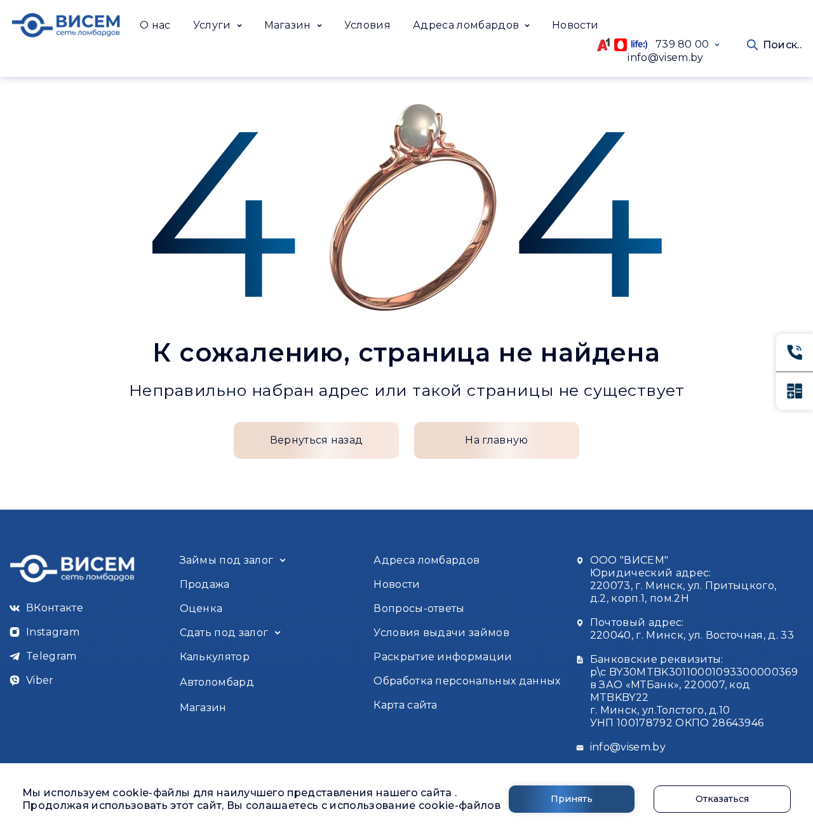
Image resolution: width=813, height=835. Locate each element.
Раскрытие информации (442, 657)
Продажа (205, 584)
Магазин (203, 708)
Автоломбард (217, 682)
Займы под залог (227, 560)
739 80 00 (678, 44)
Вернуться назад (316, 440)
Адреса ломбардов (426, 560)
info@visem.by (665, 57)
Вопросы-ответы (418, 608)
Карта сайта (405, 705)
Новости (575, 25)
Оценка (201, 608)
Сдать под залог (224, 633)
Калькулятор (215, 657)
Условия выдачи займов (441, 633)
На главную (496, 440)
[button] (217, 25)
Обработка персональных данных (466, 681)
